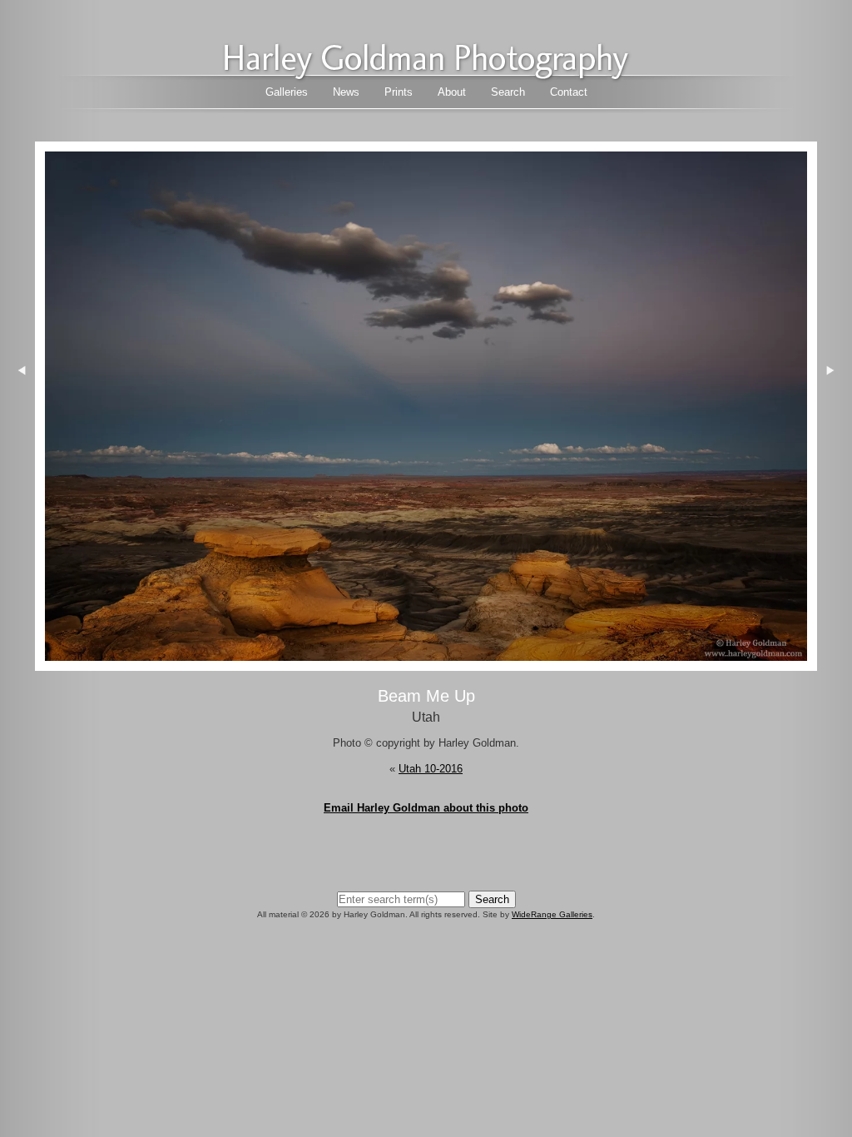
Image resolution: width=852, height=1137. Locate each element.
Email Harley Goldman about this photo (426, 808)
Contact (568, 92)
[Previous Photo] (17, 465)
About (452, 92)
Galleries (286, 92)
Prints (398, 92)
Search (508, 92)
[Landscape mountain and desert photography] (426, 75)
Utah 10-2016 (431, 768)
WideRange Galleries (552, 914)
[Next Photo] (426, 662)
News (346, 92)
